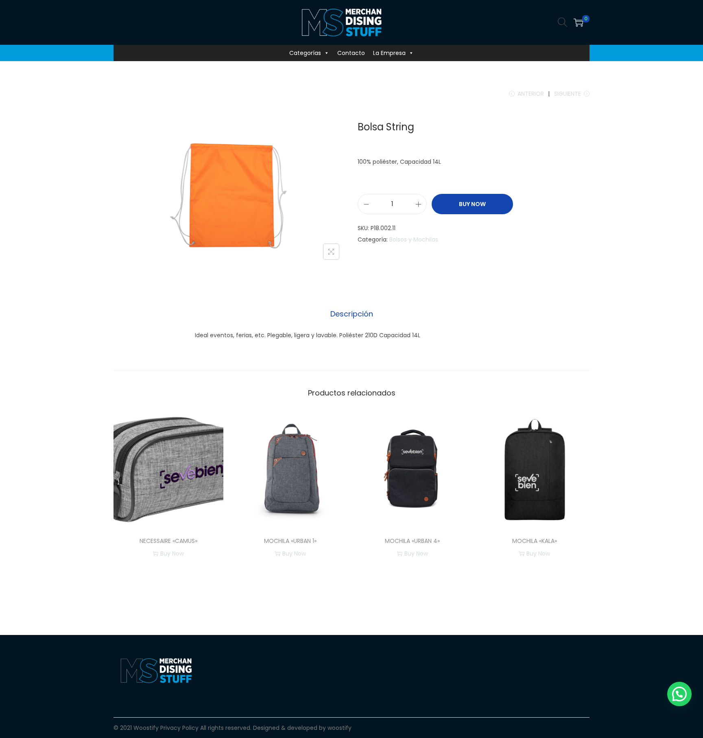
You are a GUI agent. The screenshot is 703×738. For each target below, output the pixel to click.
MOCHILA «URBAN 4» (412, 541)
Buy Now (472, 204)
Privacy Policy (179, 728)
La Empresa (389, 53)
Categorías (305, 53)
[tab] (351, 314)
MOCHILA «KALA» (534, 541)
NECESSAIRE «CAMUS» (168, 541)
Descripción (351, 314)
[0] (578, 22)
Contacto (351, 53)
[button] (679, 694)
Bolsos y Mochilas (413, 239)
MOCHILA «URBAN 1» (290, 541)
